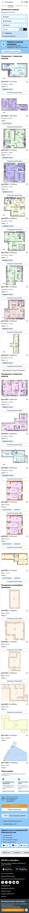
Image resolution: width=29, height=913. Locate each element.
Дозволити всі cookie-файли (13, 910)
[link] (14, 70)
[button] (2, 2)
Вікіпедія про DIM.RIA (7, 888)
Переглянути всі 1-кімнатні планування (13, 370)
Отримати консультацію (14, 809)
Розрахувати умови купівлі (14, 92)
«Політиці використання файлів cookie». (11, 906)
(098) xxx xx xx (14, 805)
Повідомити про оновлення (11, 51)
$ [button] (21, 29)
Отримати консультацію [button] (8, 791)
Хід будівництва (19, 5)
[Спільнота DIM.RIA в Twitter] (17, 882)
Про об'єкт (3, 5)
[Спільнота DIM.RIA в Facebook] (6, 882)
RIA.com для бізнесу (7, 873)
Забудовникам (5, 885)
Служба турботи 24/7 (7, 894)
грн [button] (25, 29)
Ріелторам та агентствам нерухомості (13, 879)
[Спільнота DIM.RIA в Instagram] (2, 882)
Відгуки (26, 5)
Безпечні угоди (5, 891)
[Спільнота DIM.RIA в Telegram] (10, 882)
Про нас (3, 896)
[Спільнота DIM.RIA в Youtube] (13, 882)
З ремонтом (8, 33)
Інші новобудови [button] (9, 2)
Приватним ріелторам (8, 876)
